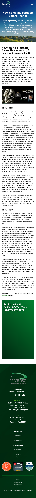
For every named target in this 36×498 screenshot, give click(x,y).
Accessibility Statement (18, 486)
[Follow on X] (15, 395)
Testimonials (18, 437)
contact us (5, 295)
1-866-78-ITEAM (21, 403)
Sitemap (18, 479)
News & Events (18, 449)
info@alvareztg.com (20, 410)
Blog (18, 452)
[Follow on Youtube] (23, 395)
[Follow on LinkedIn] (19, 395)
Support (18, 456)
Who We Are (18, 435)
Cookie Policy (18, 484)
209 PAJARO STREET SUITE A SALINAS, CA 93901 (18, 420)
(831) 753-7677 (20, 405)
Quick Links (18, 445)
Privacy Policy (18, 482)
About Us (18, 431)
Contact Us (18, 454)
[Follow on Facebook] (12, 395)
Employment (18, 440)
